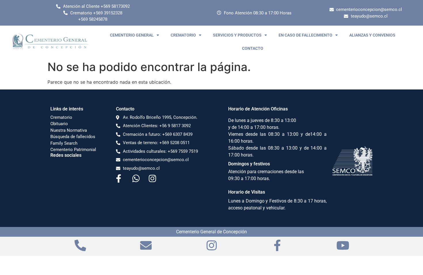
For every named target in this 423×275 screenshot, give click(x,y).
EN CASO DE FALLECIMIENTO (305, 35)
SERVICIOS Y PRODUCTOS (237, 35)
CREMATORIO (183, 35)
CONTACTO (252, 48)
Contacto (125, 109)
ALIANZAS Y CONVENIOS (372, 35)
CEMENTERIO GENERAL (132, 35)
